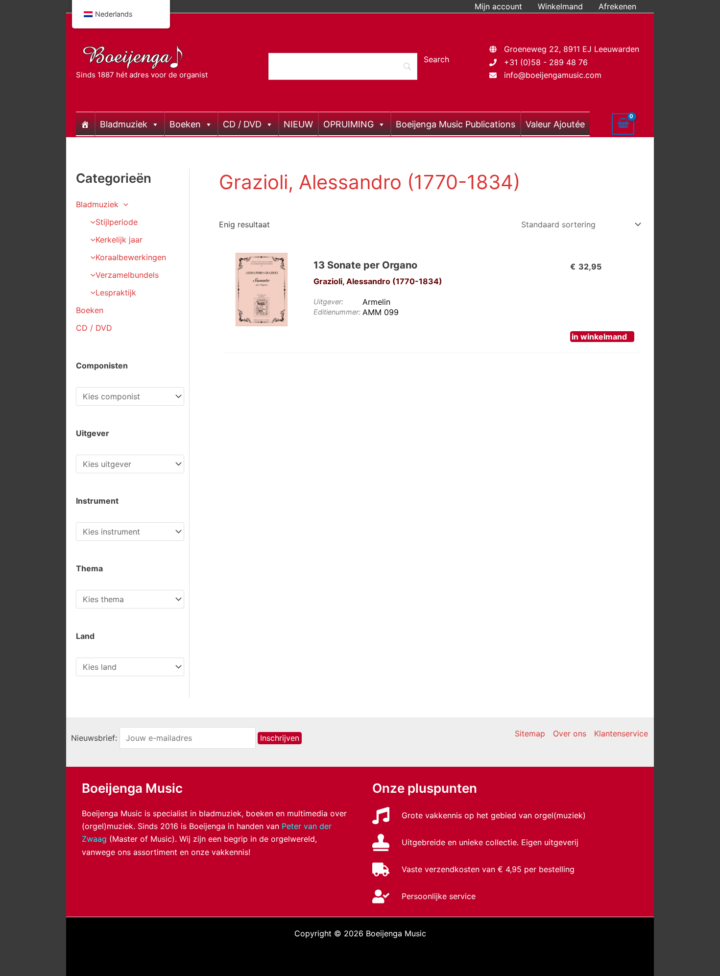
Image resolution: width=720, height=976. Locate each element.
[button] (123, 204)
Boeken (185, 124)
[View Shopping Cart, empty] (623, 124)
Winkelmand (560, 6)
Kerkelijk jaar (119, 239)
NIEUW (298, 124)
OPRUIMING (348, 124)
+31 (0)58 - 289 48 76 (546, 62)
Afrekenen (617, 6)
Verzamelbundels (127, 275)
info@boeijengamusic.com (552, 75)
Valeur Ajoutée (555, 124)
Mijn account (498, 6)
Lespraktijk (116, 292)
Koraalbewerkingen (131, 257)
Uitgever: (328, 301)
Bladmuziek (123, 124)
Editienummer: (336, 312)
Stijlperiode (117, 222)
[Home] (85, 124)
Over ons (569, 733)
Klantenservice (621, 733)
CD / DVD (242, 124)
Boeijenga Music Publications (455, 124)
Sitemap (530, 733)
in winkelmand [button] (599, 337)
